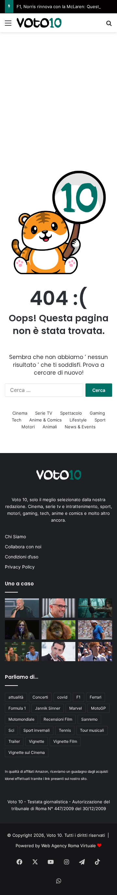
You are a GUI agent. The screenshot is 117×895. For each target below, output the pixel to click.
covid (62, 697)
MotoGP (98, 708)
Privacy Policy (20, 566)
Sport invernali (36, 730)
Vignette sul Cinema (26, 752)
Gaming (97, 413)
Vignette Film (65, 741)
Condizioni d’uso (21, 556)
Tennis (65, 730)
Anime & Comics (45, 419)
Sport (100, 419)
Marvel (75, 708)
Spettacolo (71, 413)
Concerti (40, 697)
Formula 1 (17, 708)
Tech (16, 419)
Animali (50, 426)
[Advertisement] (58, 94)
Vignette (36, 741)
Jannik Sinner (47, 708)
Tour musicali (92, 730)
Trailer (14, 741)
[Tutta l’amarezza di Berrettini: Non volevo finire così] (95, 629)
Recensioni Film (58, 719)
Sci (11, 730)
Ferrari (95, 697)
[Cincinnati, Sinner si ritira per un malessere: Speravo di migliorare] (95, 651)
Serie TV (43, 413)
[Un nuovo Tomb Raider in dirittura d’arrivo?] (95, 608)
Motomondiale (21, 719)
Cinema (19, 413)
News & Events (80, 426)
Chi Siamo (15, 536)
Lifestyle (78, 419)
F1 (78, 697)
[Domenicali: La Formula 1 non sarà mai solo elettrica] (59, 608)
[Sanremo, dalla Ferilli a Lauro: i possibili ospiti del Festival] (59, 651)
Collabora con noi (23, 546)
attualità (15, 697)
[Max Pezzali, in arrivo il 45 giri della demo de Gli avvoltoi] (22, 608)
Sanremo (89, 719)
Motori (28, 426)
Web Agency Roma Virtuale (68, 845)
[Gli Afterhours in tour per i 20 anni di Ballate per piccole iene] (22, 629)
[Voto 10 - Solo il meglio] (39, 23)
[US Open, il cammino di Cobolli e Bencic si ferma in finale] (22, 651)
